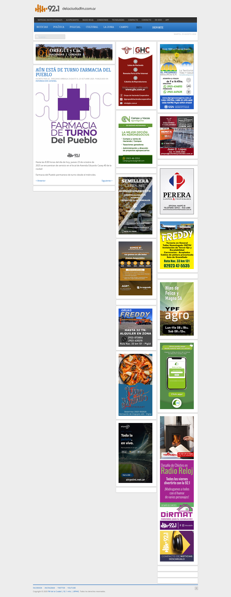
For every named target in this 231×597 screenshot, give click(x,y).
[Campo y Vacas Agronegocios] (135, 163)
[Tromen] (177, 458)
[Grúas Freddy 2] (135, 346)
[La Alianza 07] (135, 294)
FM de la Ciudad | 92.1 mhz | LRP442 (63, 591)
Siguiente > (107, 180)
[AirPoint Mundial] (135, 482)
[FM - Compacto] (177, 560)
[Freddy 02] (177, 268)
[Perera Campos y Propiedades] (177, 213)
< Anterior (40, 180)
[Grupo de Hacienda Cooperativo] (135, 105)
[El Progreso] (177, 108)
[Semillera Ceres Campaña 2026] (135, 233)
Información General (46, 81)
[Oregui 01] (74, 59)
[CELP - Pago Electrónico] (177, 408)
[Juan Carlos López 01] (177, 154)
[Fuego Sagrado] (135, 415)
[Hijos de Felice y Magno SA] (177, 335)
